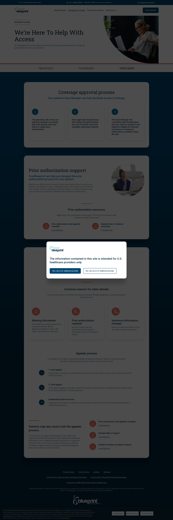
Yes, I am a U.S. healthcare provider (65, 271)
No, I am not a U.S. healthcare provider (100, 271)
